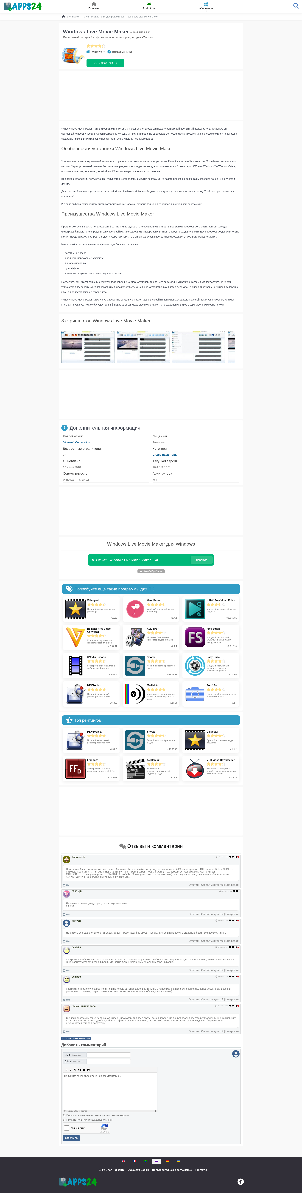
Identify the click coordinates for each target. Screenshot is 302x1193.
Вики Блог (105, 1170)
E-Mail (74, 1061)
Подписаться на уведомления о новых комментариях (97, 1115)
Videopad (93, 600)
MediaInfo (153, 685)
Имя (73, 1055)
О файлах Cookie (138, 1170)
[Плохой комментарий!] (233, 857)
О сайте (120, 1170)
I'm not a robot (78, 1128)
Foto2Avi (212, 685)
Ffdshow (92, 760)
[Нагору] (241, 1182)
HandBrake (153, 600)
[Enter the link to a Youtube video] (84, 1070)
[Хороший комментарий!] (230, 857)
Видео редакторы (165, 454)
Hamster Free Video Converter (99, 630)
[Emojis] (88, 1070)
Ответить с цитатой (212, 885)
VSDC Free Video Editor (221, 600)
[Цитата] (79, 1070)
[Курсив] (71, 1070)
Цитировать (232, 885)
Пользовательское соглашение (172, 1170)
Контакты (201, 1170)
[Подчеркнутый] (75, 1070)
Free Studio (214, 628)
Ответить (194, 885)
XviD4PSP (153, 628)
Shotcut (151, 657)
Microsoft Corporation (76, 442)
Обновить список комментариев (77, 1038)
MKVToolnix (94, 685)
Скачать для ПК (108, 63)
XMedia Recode (96, 657)
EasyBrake (213, 657)
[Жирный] (66, 1070)
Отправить (71, 1138)
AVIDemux (153, 760)
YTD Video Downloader (221, 760)
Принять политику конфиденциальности (89, 1119)
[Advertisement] (151, 95)
